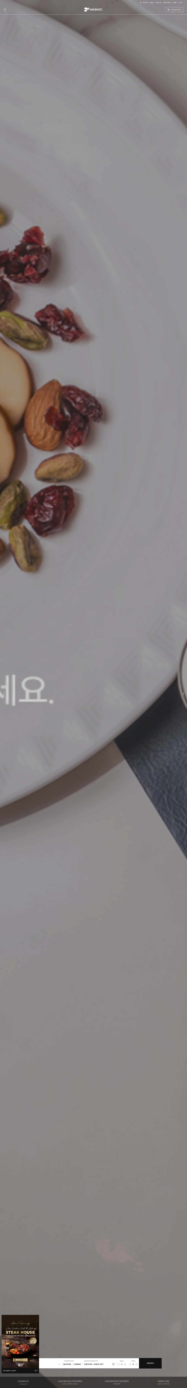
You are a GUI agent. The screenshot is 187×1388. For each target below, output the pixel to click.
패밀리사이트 (167, 2)
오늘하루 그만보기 (10, 1371)
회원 (175, 2)
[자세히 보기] (93, 694)
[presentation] (3, 694)
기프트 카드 (158, 2)
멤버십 (151, 2)
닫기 (36, 1371)
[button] (19, 1365)
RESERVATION (176, 10)
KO (181, 2)
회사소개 (145, 2)
